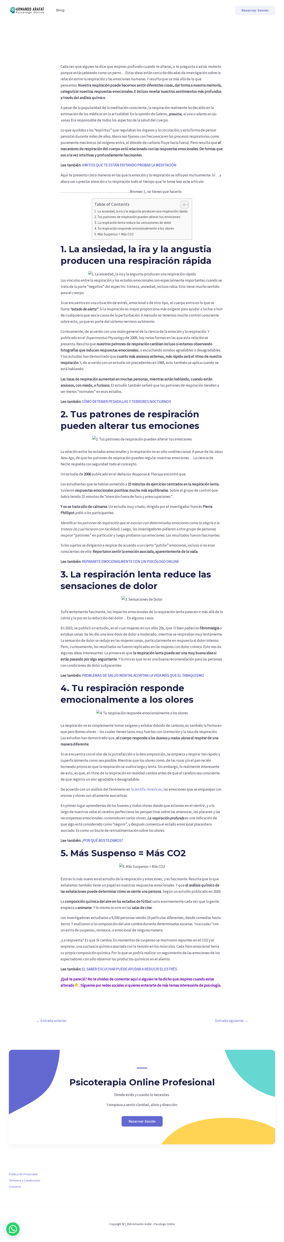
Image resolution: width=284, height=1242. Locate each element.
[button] (255, 10)
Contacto (15, 1187)
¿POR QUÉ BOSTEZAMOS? (102, 840)
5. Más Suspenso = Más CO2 (114, 234)
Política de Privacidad (23, 1174)
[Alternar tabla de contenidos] (182, 204)
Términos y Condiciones (24, 1180)
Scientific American (146, 789)
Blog (60, 10)
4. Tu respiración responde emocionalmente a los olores (134, 228)
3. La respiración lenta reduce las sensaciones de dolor (132, 222)
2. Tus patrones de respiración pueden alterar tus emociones (137, 217)
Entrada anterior (51, 1020)
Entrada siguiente (231, 1020)
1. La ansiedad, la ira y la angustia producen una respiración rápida (140, 211)
